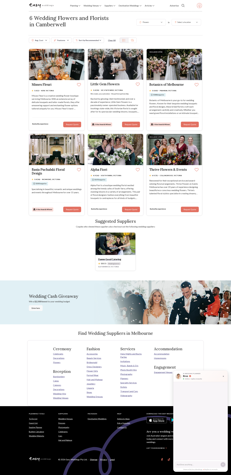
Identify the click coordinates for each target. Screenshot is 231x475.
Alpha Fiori (99, 170)
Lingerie (90, 388)
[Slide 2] (115, 75)
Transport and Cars (129, 391)
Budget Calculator (36, 431)
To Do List (33, 419)
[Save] (196, 85)
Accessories (92, 354)
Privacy (103, 459)
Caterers (57, 385)
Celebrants (58, 354)
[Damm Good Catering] (115, 244)
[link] (162, 459)
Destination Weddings (97, 419)
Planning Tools (37, 414)
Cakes (56, 381)
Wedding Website (36, 436)
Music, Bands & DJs (129, 365)
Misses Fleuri (41, 85)
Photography (126, 374)
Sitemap (93, 459)
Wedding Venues (60, 398)
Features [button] (61, 40)
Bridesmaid (92, 362)
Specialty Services (128, 382)
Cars (60, 436)
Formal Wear (93, 375)
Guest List (33, 423)
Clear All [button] (112, 40)
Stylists (123, 387)
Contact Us (122, 427)
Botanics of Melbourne (166, 85)
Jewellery (91, 383)
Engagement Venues (163, 372)
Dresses (61, 423)
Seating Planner (35, 427)
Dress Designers (94, 366)
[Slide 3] (116, 75)
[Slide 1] (113, 75)
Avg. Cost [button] (39, 40)
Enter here (36, 308)
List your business (156, 448)
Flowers (56, 362)
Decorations (58, 358)
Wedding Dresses (95, 396)
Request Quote (190, 124)
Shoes (89, 392)
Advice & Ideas (123, 419)
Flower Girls (92, 371)
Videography (126, 395)
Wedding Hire (59, 393)
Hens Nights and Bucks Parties (131, 355)
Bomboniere (59, 376)
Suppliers (63, 414)
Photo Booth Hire (128, 370)
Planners (124, 378)
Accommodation (161, 354)
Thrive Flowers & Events (168, 170)
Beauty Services (94, 358)
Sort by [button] (89, 40)
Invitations (125, 361)
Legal (112, 459)
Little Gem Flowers (105, 84)
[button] (75, 5)
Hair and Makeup (95, 379)
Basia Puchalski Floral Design (48, 172)
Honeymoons (160, 358)
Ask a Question (123, 423)
